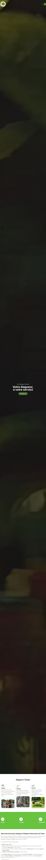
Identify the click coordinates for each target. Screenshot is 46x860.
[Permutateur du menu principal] (45, 4)
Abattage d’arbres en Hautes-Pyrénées (9, 846)
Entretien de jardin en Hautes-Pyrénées (9, 848)
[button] (42, 4)
